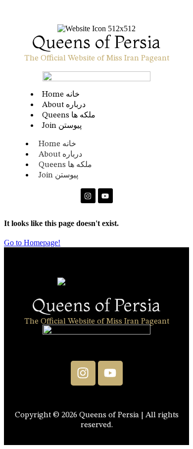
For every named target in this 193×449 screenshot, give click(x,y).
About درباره (60, 155)
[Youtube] (105, 195)
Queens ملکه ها (65, 165)
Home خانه (57, 144)
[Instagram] (88, 195)
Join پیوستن (62, 126)
